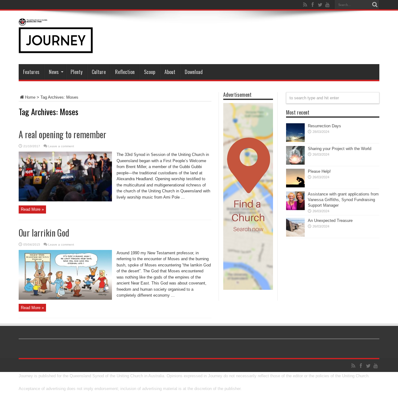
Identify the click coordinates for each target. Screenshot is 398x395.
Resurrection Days (324, 126)
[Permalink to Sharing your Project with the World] (295, 163)
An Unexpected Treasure (330, 220)
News (54, 72)
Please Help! (319, 171)
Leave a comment (61, 146)
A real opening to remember (62, 134)
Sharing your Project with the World (339, 148)
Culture (99, 72)
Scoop (149, 72)
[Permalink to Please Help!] (295, 186)
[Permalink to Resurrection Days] (295, 140)
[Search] (374, 4)
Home (30, 97)
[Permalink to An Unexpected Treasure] (295, 235)
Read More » (32, 209)
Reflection (125, 72)
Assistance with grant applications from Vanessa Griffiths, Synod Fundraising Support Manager (343, 200)
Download (194, 72)
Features (31, 72)
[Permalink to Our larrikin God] (65, 298)
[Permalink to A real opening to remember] (65, 200)
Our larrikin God (44, 232)
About (169, 72)
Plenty (76, 72)
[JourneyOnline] (56, 48)
